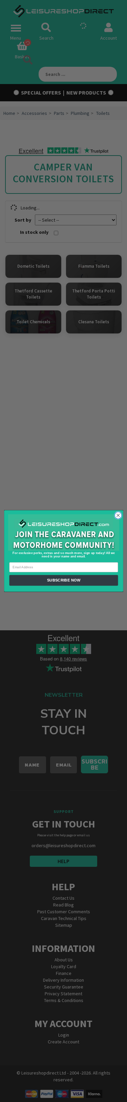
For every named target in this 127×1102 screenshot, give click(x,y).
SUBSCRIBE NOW (63, 580)
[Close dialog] (118, 515)
